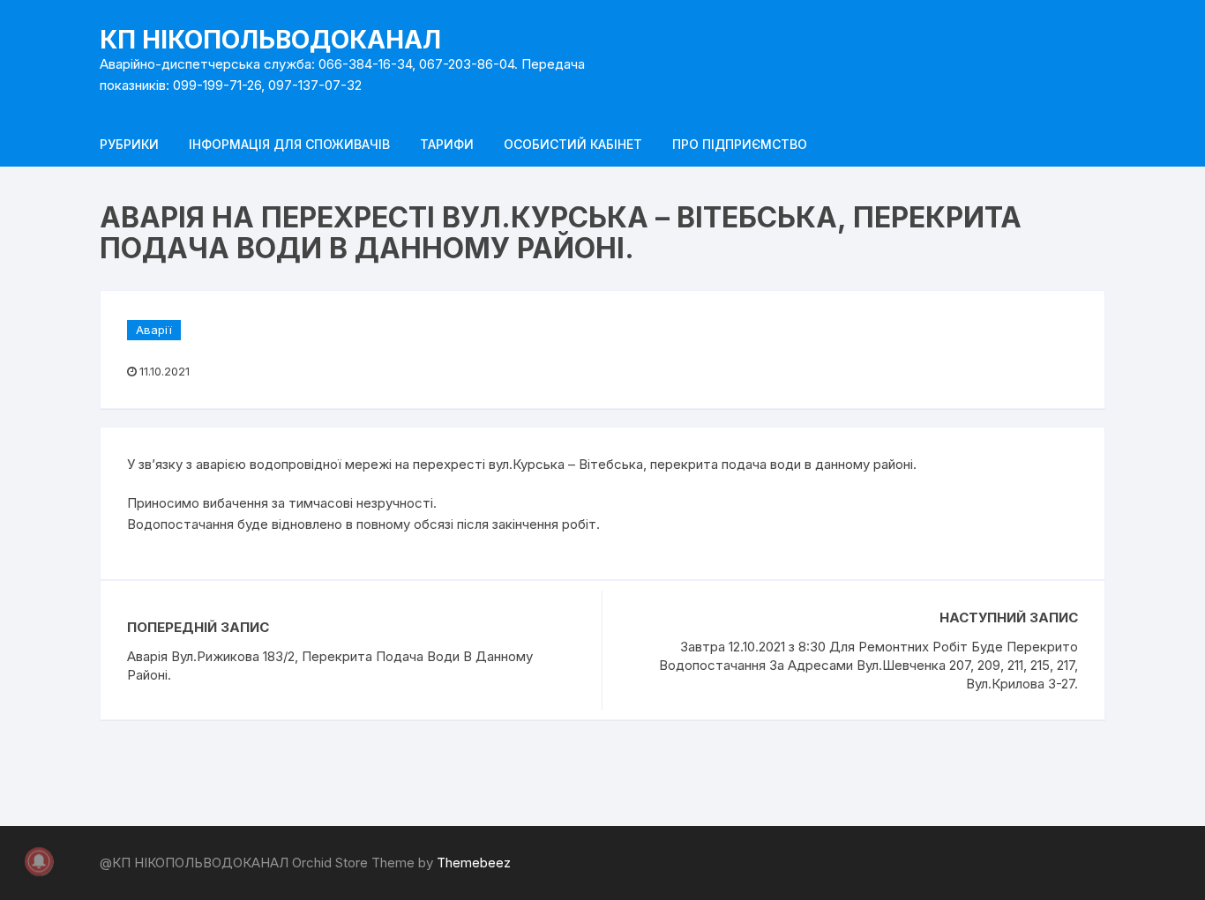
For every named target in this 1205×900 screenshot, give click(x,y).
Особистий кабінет (573, 144)
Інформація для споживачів (289, 144)
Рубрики (129, 144)
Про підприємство (739, 144)
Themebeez (474, 862)
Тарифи (447, 144)
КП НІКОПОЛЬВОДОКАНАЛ (270, 40)
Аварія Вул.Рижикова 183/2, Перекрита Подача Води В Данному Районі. (330, 665)
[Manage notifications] (39, 861)
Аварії (154, 330)
